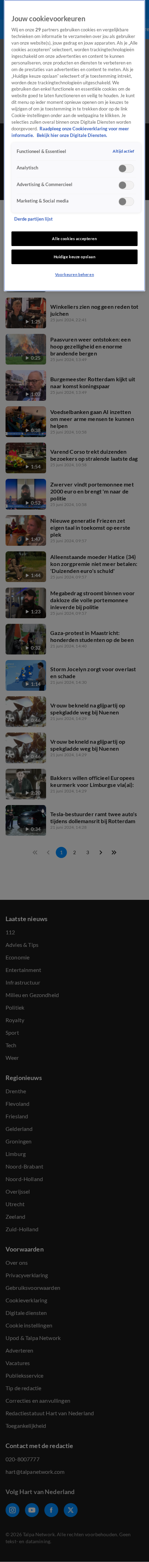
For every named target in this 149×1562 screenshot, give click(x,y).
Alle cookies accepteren (74, 238)
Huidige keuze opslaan (75, 256)
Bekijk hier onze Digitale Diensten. (72, 135)
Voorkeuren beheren (74, 274)
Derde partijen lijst (33, 219)
